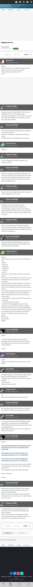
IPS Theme (3, 576)
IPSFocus (10, 576)
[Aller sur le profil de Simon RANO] (3, 370)
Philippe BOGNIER (11, 106)
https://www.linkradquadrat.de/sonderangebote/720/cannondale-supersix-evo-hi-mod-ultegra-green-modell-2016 (16, 447)
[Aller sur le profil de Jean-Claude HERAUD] (3, 237)
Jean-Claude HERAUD (12, 236)
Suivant (26, 54)
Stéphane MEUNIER (12, 125)
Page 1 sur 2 (17, 54)
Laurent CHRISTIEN (12, 330)
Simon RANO (10, 369)
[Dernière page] (30, 54)
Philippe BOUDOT (11, 251)
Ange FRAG (6, 47)
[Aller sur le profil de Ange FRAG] (3, 61)
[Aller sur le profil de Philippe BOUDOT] (3, 252)
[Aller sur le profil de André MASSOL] (3, 355)
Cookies (30, 576)
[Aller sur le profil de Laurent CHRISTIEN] (3, 331)
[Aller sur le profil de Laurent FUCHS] (3, 144)
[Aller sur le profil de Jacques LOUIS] (3, 390)
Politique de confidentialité (20, 576)
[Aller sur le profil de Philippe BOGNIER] (3, 107)
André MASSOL (11, 354)
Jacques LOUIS (10, 389)
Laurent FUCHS (10, 143)
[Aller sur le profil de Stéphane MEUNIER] (3, 126)
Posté (12, 62)
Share (8, 533)
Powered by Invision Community (16, 579)
